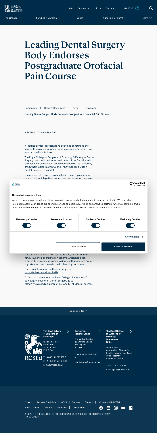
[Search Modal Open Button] (151, 8)
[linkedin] (108, 408)
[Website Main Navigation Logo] (13, 8)
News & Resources (54, 108)
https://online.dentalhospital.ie (41, 272)
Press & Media (32, 407)
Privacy (28, 402)
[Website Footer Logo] (31, 347)
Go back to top (76, 310)
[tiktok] (130, 408)
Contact (110, 8)
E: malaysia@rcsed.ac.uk (118, 369)
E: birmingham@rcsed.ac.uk (87, 360)
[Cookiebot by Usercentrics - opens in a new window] (131, 184)
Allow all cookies (123, 246)
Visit (71, 8)
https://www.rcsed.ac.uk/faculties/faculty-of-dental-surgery (58, 283)
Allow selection (78, 246)
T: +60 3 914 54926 (116, 365)
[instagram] (116, 408)
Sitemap (89, 402)
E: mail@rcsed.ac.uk (53, 364)
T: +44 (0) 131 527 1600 (54, 357)
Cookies (76, 402)
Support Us (83, 8)
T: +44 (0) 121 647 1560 (86, 354)
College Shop (78, 407)
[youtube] (123, 408)
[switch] (61, 225)
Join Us (97, 8)
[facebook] (101, 408)
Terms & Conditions (46, 402)
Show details (132, 236)
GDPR (64, 402)
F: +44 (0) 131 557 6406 (55, 361)
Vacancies (62, 407)
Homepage (31, 108)
